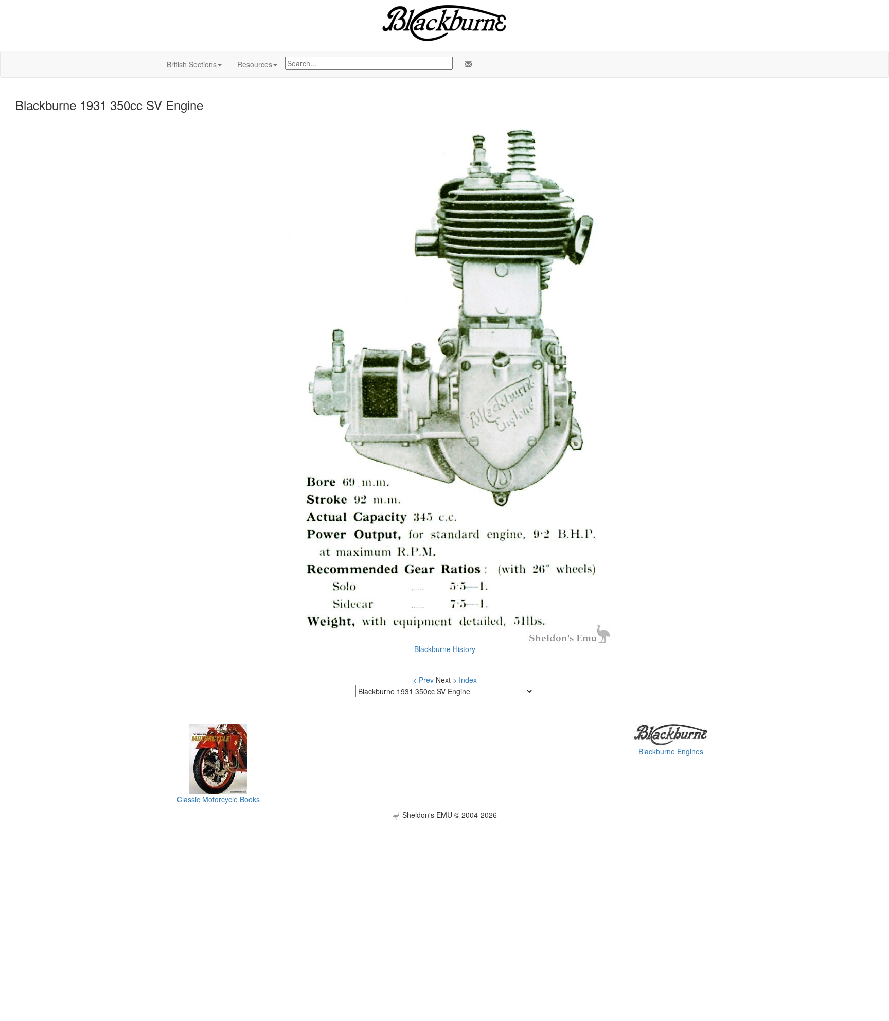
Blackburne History (444, 649)
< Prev (423, 680)
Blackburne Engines (670, 751)
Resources (254, 64)
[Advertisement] (444, 892)
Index (468, 680)
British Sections (192, 64)
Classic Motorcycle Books (218, 799)
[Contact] (466, 64)
